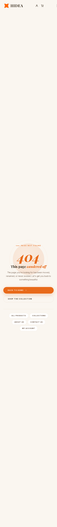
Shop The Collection (20, 299)
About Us (19, 322)
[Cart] (42, 5)
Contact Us (36, 322)
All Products (18, 316)
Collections (39, 316)
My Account (28, 328)
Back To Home (16, 290)
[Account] (36, 5)
